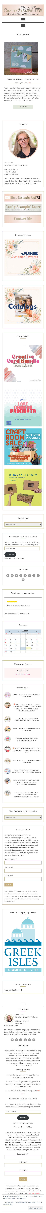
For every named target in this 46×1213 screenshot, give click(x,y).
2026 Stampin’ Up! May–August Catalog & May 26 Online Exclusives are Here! (26, 782)
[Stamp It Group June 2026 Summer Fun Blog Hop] (7, 739)
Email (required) (10, 859)
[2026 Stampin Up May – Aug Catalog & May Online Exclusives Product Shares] (7, 793)
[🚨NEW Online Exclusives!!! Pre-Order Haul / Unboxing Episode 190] (7, 749)
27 (28, 648)
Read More (24, 106)
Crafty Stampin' (23, 13)
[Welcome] (23, 143)
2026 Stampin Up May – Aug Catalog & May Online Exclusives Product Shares (26, 794)
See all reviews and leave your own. (17, 613)
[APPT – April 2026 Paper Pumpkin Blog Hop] (7, 761)
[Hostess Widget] (23, 257)
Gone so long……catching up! (23, 79)
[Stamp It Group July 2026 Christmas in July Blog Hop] (7, 719)
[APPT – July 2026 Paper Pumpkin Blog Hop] (7, 695)
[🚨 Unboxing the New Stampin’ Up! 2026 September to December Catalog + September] (7, 705)
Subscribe (10, 555)
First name (8, 867)
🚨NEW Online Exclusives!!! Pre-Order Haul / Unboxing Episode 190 (27, 750)
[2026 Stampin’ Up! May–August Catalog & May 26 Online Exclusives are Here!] (7, 781)
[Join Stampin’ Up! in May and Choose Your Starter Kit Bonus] (7, 771)
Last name (8, 875)
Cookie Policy (7, 1204)
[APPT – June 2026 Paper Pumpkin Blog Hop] (7, 729)
